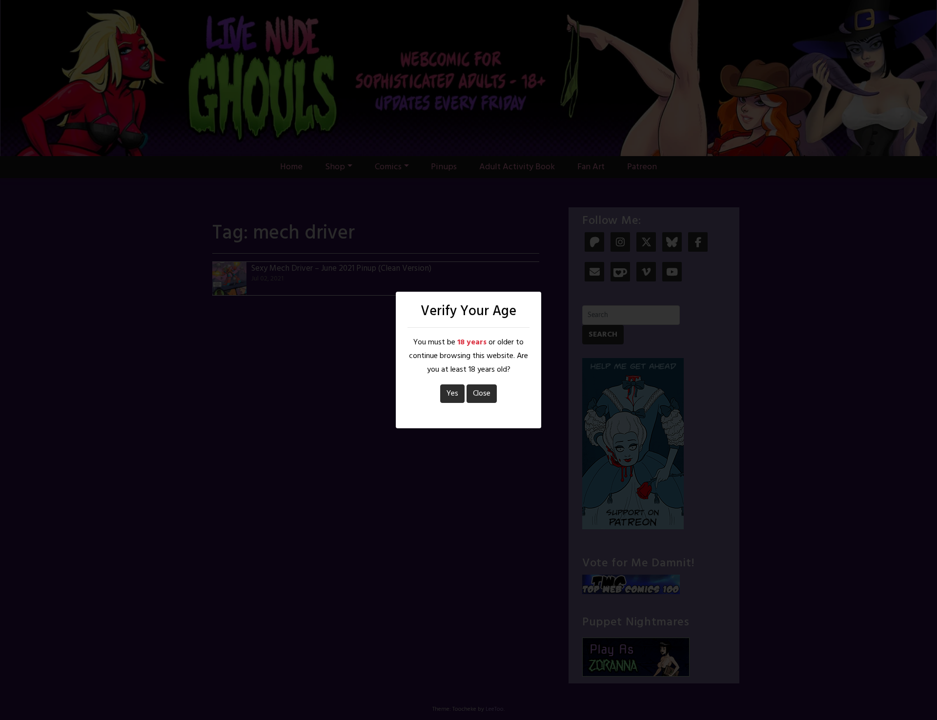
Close (481, 393)
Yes (452, 393)
